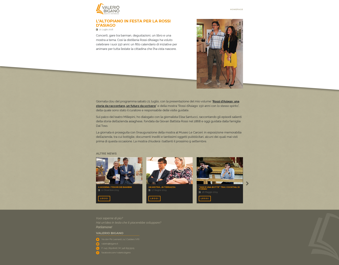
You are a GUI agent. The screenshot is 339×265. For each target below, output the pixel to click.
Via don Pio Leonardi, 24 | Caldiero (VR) (120, 239)
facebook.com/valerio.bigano (116, 252)
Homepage (236, 9)
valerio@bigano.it (109, 243)
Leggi (104, 198)
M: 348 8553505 (126, 248)
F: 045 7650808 (109, 248)
